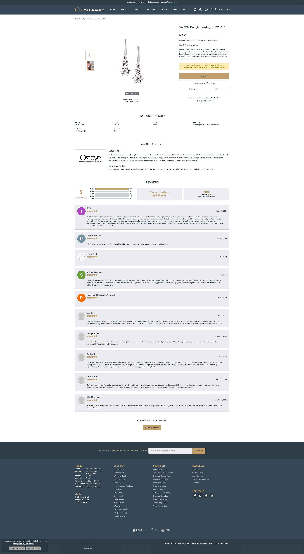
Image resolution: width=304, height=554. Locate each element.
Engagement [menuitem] (119, 473)
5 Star (92, 189)
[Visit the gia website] (166, 530)
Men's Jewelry (126, 169)
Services (175, 10)
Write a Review (152, 428)
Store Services (197, 476)
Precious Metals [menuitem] (159, 489)
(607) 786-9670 (131, 102)
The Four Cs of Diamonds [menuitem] (163, 473)
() (131, 189)
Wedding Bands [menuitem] (120, 476)
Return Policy (170, 543)
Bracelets (176, 169)
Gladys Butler (93, 334)
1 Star (92, 198)
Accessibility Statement (218, 543)
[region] (131, 60)
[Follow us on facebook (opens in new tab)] (206, 495)
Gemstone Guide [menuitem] (159, 486)
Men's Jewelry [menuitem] (119, 503)
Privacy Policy (183, 543)
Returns (217, 89)
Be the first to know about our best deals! (123, 451)
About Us (196, 469)
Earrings (184, 169)
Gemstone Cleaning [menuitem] (160, 499)
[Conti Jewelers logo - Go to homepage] (89, 9)
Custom (163, 10)
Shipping (192, 89)
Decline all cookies (17, 548)
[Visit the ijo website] (137, 530)
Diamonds (124, 10)
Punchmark (88, 548)
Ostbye (116, 124)
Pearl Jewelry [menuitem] (119, 493)
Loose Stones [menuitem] (119, 469)
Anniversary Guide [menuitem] (160, 503)
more (198, 59)
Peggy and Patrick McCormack (101, 295)
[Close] (301, 2)
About (185, 10)
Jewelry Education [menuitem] (160, 469)
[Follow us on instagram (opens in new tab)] (211, 495)
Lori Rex (90, 313)
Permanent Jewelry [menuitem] (121, 509)
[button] (195, 9)
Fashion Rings (166, 169)
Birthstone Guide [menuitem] (159, 483)
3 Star (92, 194)
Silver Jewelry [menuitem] (119, 496)
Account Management (200, 479)
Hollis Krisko (92, 254)
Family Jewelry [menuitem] (119, 516)
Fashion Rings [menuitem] (119, 479)
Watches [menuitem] (117, 506)
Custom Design (198, 473)
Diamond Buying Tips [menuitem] (161, 476)
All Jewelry (151, 10)
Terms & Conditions (199, 543)
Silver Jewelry (153, 169)
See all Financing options (188, 45)
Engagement (114, 169)
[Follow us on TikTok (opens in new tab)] (200, 495)
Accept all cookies (33, 548)
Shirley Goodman (95, 272)
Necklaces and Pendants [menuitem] (123, 486)
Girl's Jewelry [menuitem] (119, 499)
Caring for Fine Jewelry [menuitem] (162, 493)
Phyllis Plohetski (94, 236)
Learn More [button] (173, 2)
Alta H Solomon (94, 397)
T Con (89, 209)
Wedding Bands (139, 169)
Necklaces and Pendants (203, 169)
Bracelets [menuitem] (117, 489)
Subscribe (199, 451)
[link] (222, 9)
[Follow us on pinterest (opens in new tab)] (194, 495)
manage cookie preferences (23, 544)
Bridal (112, 10)
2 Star (92, 196)
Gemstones (137, 10)
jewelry (83, 19)
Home (76, 19)
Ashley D (91, 354)
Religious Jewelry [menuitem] (120, 513)
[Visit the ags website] (151, 530)
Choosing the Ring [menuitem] (160, 479)
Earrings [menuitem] (117, 483)
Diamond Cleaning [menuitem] (160, 496)
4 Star (92, 191)
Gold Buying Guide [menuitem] (160, 506)
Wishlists (195, 483)
